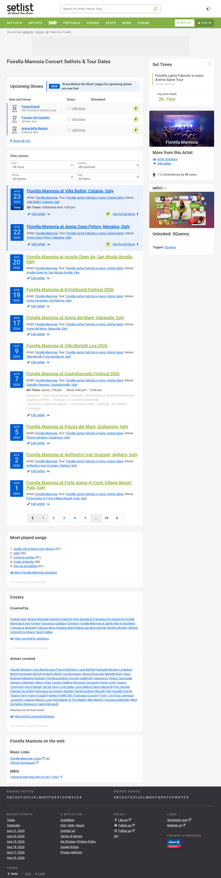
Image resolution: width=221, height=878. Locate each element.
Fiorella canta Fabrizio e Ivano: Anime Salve (95, 197)
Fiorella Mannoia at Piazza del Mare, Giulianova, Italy (77, 426)
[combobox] (110, 8)
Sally (16, 553)
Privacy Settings (71, 852)
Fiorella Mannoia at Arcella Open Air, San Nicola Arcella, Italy (79, 259)
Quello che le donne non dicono (34, 549)
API (116, 836)
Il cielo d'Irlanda (23, 561)
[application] (181, 210)
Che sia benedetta (25, 566)
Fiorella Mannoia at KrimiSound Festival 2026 (70, 289)
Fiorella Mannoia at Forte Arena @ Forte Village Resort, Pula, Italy (79, 485)
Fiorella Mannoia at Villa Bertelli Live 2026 (66, 345)
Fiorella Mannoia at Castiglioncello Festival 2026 (73, 373)
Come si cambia (24, 557)
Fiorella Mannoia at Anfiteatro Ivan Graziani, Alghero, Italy (81, 454)
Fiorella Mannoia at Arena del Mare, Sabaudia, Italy (75, 317)
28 (107, 518)
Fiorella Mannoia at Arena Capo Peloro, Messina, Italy (78, 226)
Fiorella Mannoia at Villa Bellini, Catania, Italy (70, 191)
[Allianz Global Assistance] (174, 843)
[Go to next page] (117, 518)
